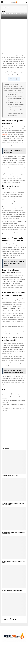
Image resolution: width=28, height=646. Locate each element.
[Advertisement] (14, 37)
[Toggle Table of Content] (17, 79)
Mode (4, 11)
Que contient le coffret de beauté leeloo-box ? (13, 395)
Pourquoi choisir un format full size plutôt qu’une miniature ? (13, 401)
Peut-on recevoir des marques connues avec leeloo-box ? (13, 409)
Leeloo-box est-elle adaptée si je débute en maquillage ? (12, 397)
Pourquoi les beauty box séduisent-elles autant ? (14, 393)
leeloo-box (12, 69)
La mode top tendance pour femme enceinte (12, 590)
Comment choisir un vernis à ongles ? (10, 475)
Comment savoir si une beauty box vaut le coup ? (13, 405)
